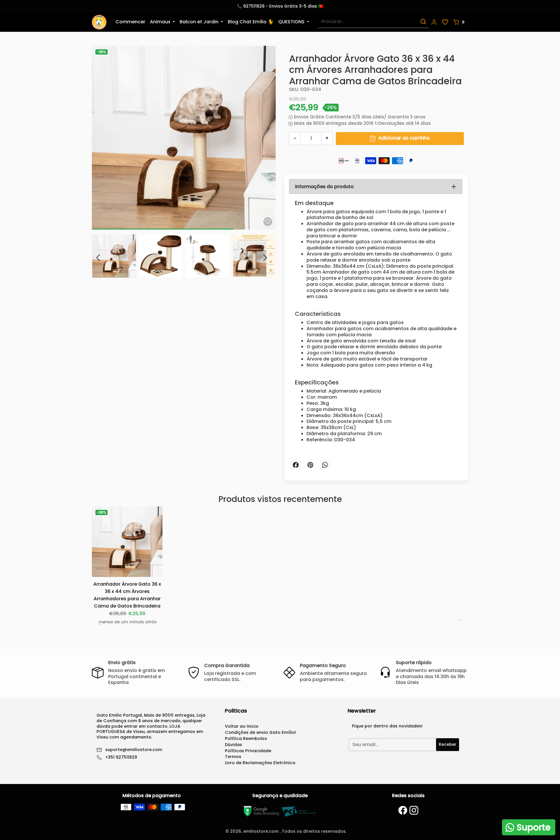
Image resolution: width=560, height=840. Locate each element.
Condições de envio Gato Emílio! (260, 732)
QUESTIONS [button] (292, 21)
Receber (447, 744)
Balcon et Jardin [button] (200, 21)
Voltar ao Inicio (241, 726)
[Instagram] (413, 810)
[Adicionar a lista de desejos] (267, 221)
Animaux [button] (161, 21)
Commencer (130, 21)
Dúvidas (233, 745)
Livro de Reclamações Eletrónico (260, 763)
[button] (434, 22)
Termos (233, 757)
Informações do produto (324, 186)
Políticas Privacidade (248, 751)
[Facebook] (402, 810)
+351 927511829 (121, 757)
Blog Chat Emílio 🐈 (251, 21)
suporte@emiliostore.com (133, 749)
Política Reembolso (246, 738)
